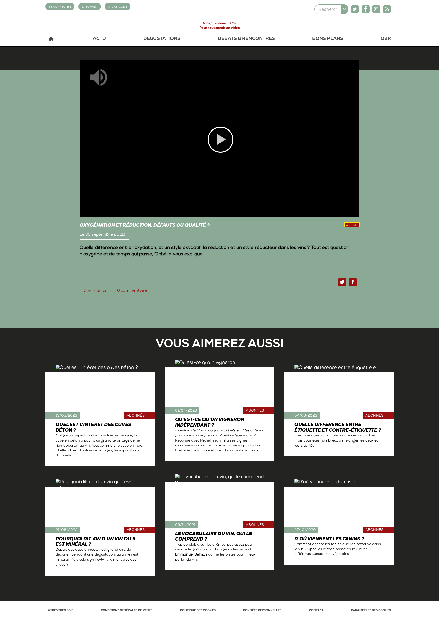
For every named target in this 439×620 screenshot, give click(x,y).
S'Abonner (89, 7)
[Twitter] (355, 9)
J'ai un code (117, 7)
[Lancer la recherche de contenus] (344, 9)
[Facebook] (366, 9)
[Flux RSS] (387, 9)
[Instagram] (376, 9)
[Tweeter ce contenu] (342, 282)
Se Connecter (60, 7)
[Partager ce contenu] (353, 282)
